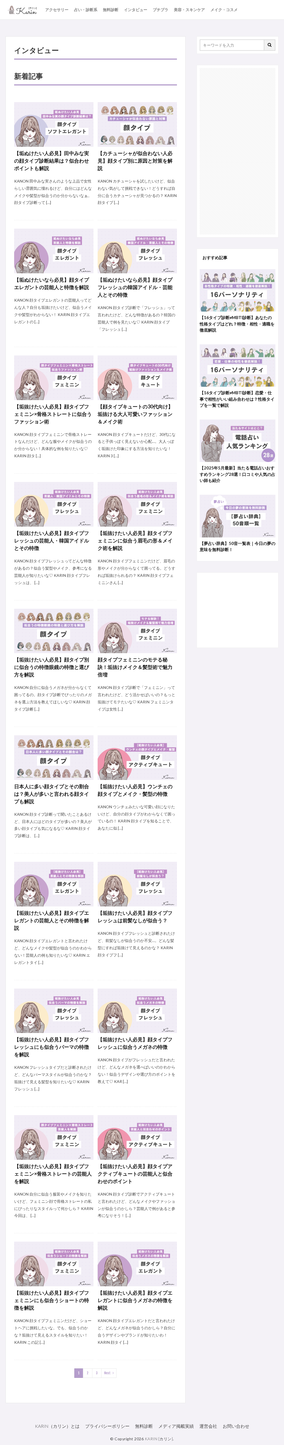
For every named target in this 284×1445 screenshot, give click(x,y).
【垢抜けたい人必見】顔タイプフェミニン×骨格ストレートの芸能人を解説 (53, 1173)
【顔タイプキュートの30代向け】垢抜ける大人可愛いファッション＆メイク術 (135, 414)
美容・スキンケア (189, 9)
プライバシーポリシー (107, 1426)
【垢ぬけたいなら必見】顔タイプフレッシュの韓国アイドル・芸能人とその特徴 (135, 287)
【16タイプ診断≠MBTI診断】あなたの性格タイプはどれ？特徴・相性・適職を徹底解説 (237, 323)
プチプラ (160, 9)
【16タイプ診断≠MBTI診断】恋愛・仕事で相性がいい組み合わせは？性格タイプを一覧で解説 (237, 399)
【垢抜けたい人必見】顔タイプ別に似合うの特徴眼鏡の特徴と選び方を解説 (51, 667)
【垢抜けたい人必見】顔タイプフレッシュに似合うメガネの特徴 (135, 1043)
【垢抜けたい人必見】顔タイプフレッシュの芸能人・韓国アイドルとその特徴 (51, 540)
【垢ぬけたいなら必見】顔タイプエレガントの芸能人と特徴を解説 (51, 283)
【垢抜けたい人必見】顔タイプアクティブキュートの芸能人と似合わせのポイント (135, 1173)
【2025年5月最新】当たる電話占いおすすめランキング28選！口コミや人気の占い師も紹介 (237, 474)
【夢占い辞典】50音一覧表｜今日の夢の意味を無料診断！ (237, 546)
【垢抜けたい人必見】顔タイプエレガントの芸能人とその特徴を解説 (51, 920)
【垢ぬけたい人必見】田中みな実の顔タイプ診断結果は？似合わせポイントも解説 (51, 160)
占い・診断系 (85, 9)
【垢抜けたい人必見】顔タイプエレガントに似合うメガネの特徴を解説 (135, 1300)
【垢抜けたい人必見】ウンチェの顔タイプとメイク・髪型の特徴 (135, 790)
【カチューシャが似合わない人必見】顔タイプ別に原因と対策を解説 (135, 160)
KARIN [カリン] (159, 1438)
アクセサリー (57, 9)
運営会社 (208, 1426)
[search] (269, 45)
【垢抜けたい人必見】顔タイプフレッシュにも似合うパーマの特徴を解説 (51, 1046)
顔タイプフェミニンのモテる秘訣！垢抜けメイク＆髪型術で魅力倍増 (135, 667)
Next (107, 1373)
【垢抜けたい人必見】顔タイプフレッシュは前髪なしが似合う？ (135, 916)
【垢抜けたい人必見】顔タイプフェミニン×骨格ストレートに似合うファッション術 (53, 414)
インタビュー (135, 9)
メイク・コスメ (224, 9)
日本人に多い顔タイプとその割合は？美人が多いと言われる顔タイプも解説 (51, 793)
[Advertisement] (237, 151)
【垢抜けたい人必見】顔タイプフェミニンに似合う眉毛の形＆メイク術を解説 (135, 540)
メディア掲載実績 (176, 1426)
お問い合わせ (236, 1426)
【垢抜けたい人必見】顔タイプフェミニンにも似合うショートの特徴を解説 (51, 1300)
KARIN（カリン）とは (57, 1426)
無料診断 (110, 9)
